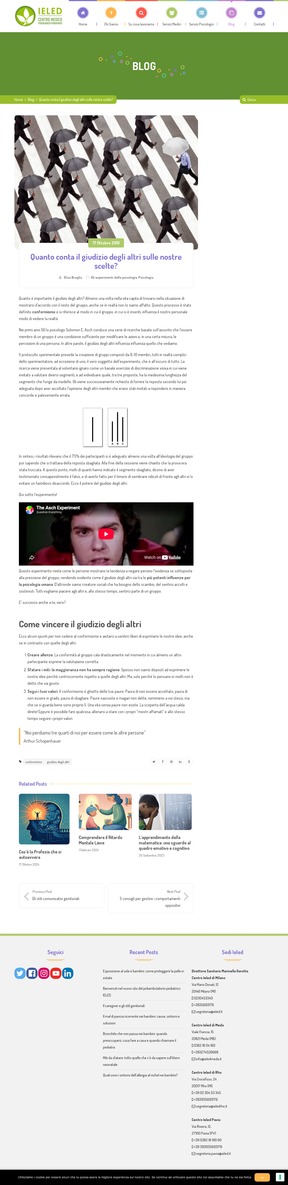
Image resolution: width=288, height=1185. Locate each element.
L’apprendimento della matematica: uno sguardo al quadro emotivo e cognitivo (165, 842)
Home (18, 99)
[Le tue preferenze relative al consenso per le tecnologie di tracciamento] (280, 1177)
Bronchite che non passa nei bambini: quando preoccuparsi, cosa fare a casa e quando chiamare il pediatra (139, 1040)
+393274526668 (206, 1052)
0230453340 (203, 998)
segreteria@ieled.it (209, 1011)
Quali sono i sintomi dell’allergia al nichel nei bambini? (140, 1075)
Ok (262, 1177)
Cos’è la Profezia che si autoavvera (40, 854)
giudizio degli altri (58, 762)
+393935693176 (206, 1099)
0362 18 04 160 (204, 1045)
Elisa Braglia (73, 277)
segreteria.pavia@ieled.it (213, 1153)
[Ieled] (39, 16)
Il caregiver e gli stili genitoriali (124, 1005)
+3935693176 (204, 1005)
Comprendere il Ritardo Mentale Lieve (100, 840)
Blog (31, 99)
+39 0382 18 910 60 (208, 1140)
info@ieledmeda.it (209, 1059)
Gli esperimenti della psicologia (114, 277)
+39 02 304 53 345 (207, 1092)
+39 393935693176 (208, 1146)
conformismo (33, 762)
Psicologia (145, 277)
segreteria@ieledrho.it (211, 1106)
